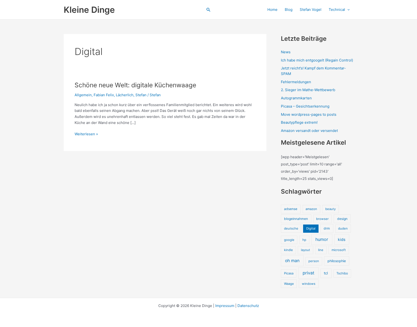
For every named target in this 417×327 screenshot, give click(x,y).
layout (305, 250)
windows (308, 284)
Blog (288, 9)
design (342, 219)
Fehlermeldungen (296, 82)
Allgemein (83, 95)
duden (343, 228)
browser (322, 219)
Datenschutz (248, 305)
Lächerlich (124, 95)
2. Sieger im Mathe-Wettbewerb (308, 90)
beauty (330, 209)
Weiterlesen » (86, 134)
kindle (288, 250)
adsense (290, 209)
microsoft (339, 250)
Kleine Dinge (89, 10)
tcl (326, 273)
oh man (292, 260)
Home (272, 9)
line (320, 250)
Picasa (288, 273)
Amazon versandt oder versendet (309, 130)
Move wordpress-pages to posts (308, 114)
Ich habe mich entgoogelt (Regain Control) (317, 60)
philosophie (336, 261)
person (313, 261)
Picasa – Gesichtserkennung (305, 106)
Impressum (224, 305)
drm (327, 228)
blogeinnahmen (296, 219)
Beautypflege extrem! (299, 122)
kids (341, 239)
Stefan (140, 95)
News (286, 52)
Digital (310, 228)
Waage (289, 284)
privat (308, 272)
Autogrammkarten (296, 98)
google (289, 240)
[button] (208, 10)
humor (321, 239)
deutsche (291, 228)
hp (304, 240)
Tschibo (342, 273)
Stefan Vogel (310, 9)
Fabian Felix (104, 95)
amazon (311, 209)
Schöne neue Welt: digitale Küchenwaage (135, 85)
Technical (337, 9)
